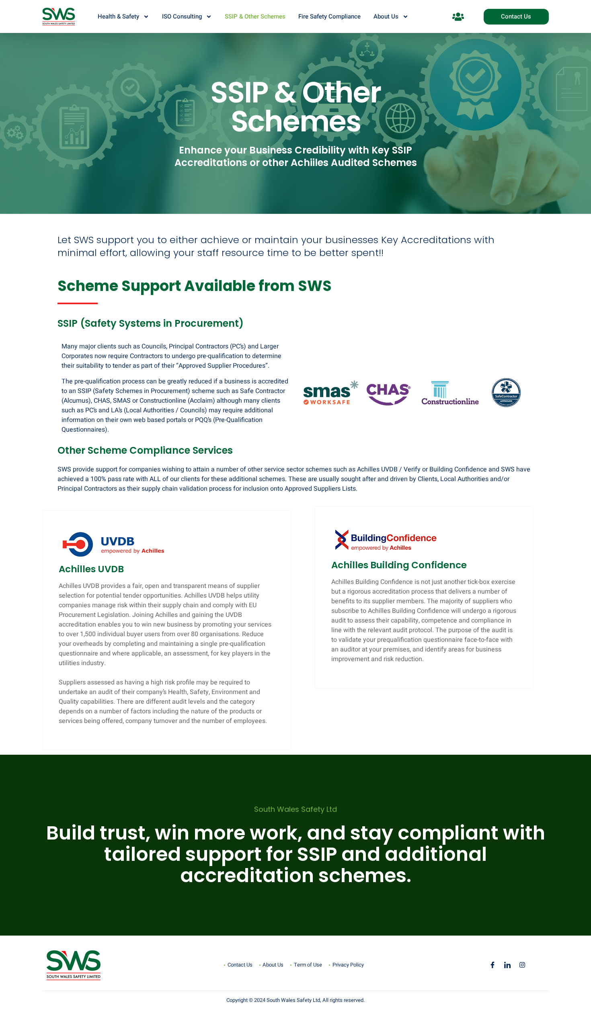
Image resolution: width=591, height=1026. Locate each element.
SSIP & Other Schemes (255, 16)
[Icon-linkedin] (507, 964)
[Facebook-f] (492, 964)
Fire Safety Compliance (329, 16)
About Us (385, 16)
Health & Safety (118, 16)
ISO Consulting (182, 16)
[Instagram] (522, 964)
